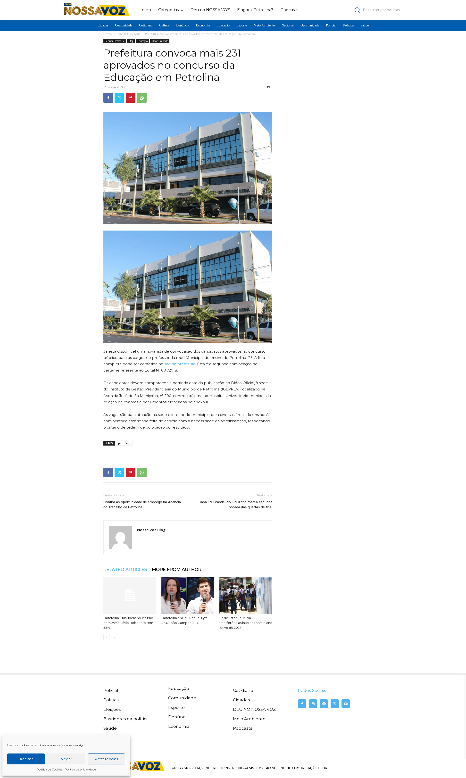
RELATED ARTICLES (125, 569)
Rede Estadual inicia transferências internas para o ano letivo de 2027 (245, 622)
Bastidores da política (126, 718)
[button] (360, 10)
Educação (142, 41)
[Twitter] (119, 98)
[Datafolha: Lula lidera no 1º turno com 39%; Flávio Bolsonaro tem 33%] (129, 595)
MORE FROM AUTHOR (176, 569)
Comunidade (182, 697)
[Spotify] (324, 703)
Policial (110, 690)
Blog (131, 41)
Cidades (241, 699)
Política (111, 699)
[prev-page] (106, 637)
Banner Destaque (128, 34)
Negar (66, 759)
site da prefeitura (179, 364)
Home (107, 34)
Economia (179, 726)
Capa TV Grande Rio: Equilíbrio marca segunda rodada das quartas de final (235, 504)
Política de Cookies (49, 769)
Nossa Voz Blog (151, 529)
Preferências (106, 759)
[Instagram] (313, 703)
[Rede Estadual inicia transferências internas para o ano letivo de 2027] (245, 595)
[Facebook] (108, 98)
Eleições (112, 709)
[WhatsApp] (142, 98)
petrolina (124, 443)
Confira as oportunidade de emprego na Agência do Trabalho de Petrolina (142, 504)
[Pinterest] (130, 98)
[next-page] (114, 637)
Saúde (110, 728)
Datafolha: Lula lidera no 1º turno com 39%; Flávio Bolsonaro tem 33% (128, 622)
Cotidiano (243, 690)
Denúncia (178, 716)
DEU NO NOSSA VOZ (254, 709)
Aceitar (26, 759)
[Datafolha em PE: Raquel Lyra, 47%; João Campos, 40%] (187, 595)
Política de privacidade (80, 769)
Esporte (176, 707)
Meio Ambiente (249, 718)
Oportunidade (160, 41)
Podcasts (242, 728)
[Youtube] (345, 703)
